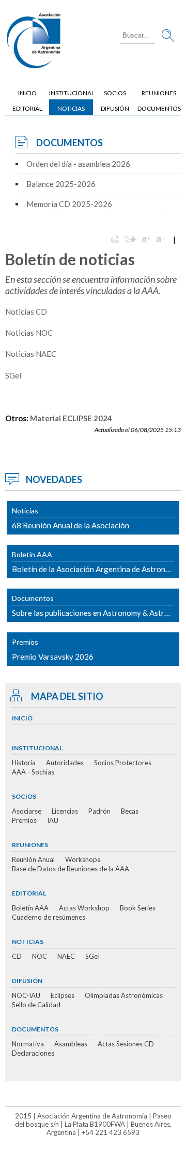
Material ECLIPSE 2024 (71, 418)
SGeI (13, 375)
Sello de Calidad (36, 1005)
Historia (24, 763)
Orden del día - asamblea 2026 (78, 163)
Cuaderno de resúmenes (48, 917)
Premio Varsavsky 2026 (53, 649)
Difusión (115, 108)
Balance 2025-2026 (61, 183)
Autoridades (65, 763)
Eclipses (62, 995)
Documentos (159, 108)
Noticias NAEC (30, 353)
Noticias (71, 108)
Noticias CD (26, 311)
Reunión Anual (33, 859)
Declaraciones (33, 1053)
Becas (129, 811)
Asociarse (26, 811)
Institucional (71, 93)
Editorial (27, 108)
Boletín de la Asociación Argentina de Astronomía (95, 562)
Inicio (27, 93)
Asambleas (70, 1044)
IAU (52, 820)
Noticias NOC (29, 332)
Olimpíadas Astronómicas (124, 995)
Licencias (65, 811)
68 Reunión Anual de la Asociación (70, 518)
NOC (39, 956)
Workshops (82, 859)
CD (17, 956)
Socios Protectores (122, 763)
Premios (24, 820)
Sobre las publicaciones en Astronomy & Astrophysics (95, 605)
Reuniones (159, 93)
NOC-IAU (26, 995)
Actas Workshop (84, 908)
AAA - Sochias (33, 772)
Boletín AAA (30, 908)
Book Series (138, 908)
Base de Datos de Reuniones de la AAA (70, 869)
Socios (115, 93)
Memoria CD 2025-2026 (69, 204)
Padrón (99, 811)
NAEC (66, 956)
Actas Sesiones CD (126, 1044)
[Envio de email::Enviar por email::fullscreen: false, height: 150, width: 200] (130, 240)
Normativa (28, 1044)
